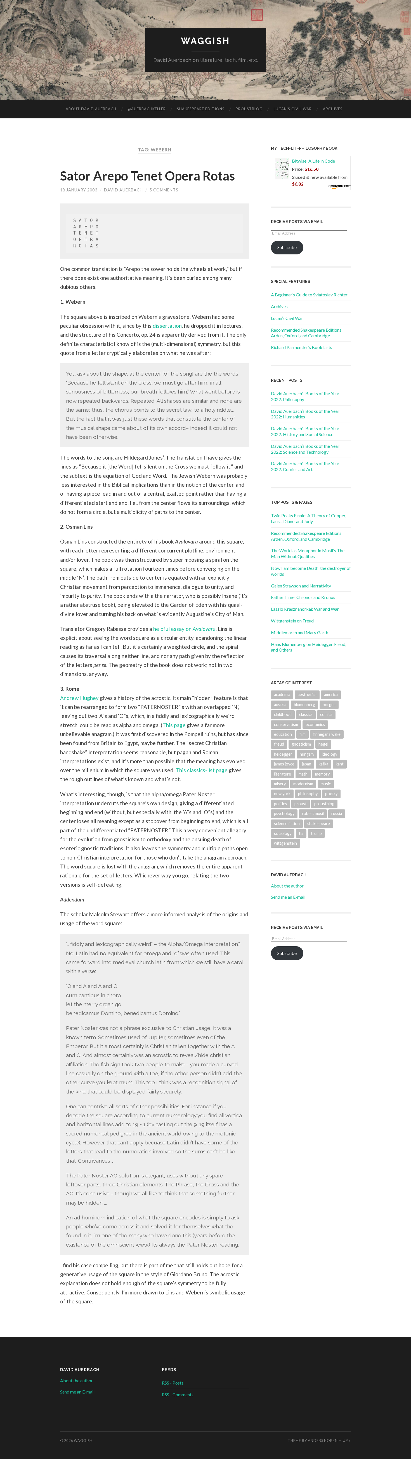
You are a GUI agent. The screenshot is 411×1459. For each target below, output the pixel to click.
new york (282, 793)
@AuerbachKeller (146, 109)
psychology (284, 813)
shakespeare (318, 823)
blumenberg (304, 704)
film (302, 734)
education (283, 734)
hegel (323, 744)
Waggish (205, 41)
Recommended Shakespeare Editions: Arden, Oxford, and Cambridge (306, 332)
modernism (303, 783)
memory (322, 774)
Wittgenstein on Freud (292, 620)
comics (326, 714)
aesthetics (307, 694)
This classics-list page (202, 770)
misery (280, 783)
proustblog (324, 803)
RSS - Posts (172, 1382)
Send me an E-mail (288, 897)
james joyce (284, 764)
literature (282, 774)
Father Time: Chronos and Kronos (303, 597)
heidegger (283, 754)
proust (300, 803)
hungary (307, 754)
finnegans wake (327, 734)
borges (329, 704)
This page (174, 725)
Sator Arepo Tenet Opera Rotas (147, 175)
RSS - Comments (177, 1394)
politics (280, 803)
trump (316, 833)
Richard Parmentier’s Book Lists (301, 347)
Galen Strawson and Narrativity (301, 585)
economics (315, 724)
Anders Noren (323, 1440)
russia (336, 813)
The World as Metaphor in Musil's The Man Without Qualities (307, 553)
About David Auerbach (91, 109)
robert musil (313, 813)
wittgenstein (285, 843)
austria (280, 704)
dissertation (167, 325)
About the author (287, 885)
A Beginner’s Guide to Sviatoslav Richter (309, 294)
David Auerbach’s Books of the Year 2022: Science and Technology (305, 449)
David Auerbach (123, 190)
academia (282, 694)
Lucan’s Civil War (293, 109)
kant (340, 764)
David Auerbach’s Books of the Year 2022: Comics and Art (305, 466)
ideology (329, 754)
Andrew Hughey (79, 698)
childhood (283, 714)
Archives (332, 109)
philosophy (308, 793)
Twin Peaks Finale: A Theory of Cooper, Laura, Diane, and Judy (308, 518)
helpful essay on (184, 629)
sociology (282, 833)
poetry (331, 793)
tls (301, 833)
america (331, 694)
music (326, 783)
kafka (323, 764)
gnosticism (301, 744)
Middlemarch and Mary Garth (299, 632)
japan (306, 764)
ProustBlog (249, 109)
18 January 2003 (78, 190)
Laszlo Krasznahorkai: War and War (305, 609)
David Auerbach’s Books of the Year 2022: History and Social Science (305, 431)
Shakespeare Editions (201, 109)
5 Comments (164, 190)
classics (306, 714)
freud (279, 744)
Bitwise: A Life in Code (313, 160)
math (303, 774)
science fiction (287, 823)
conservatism (286, 724)
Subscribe (287, 247)
